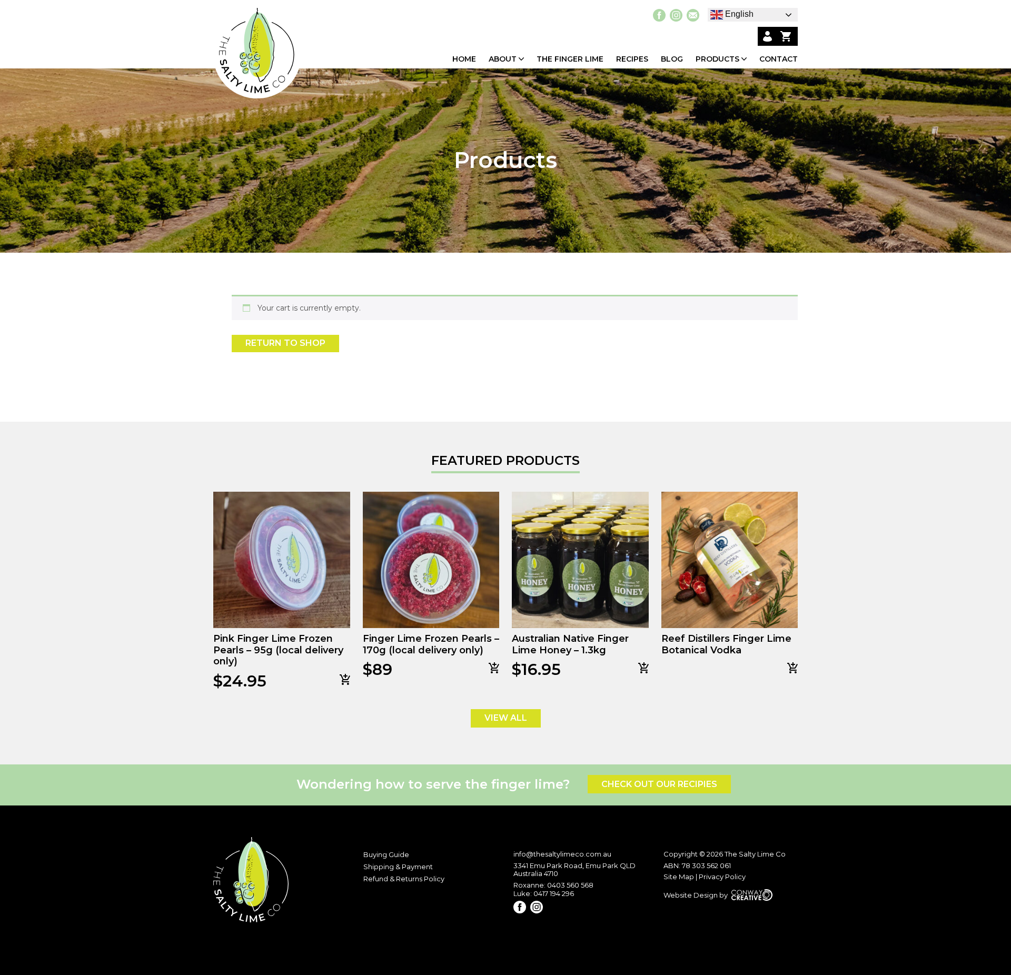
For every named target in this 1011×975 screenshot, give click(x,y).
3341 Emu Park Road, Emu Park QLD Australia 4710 (574, 869)
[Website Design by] (717, 905)
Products (717, 59)
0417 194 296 (553, 893)
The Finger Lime (570, 59)
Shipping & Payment (398, 866)
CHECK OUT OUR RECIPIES (659, 784)
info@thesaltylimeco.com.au (562, 854)
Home (464, 59)
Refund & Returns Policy (403, 878)
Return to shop (285, 343)
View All (505, 718)
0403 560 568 (570, 885)
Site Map (678, 876)
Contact (778, 59)
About (503, 59)
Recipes (632, 59)
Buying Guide (386, 854)
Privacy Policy (722, 876)
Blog (672, 59)
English (738, 13)
